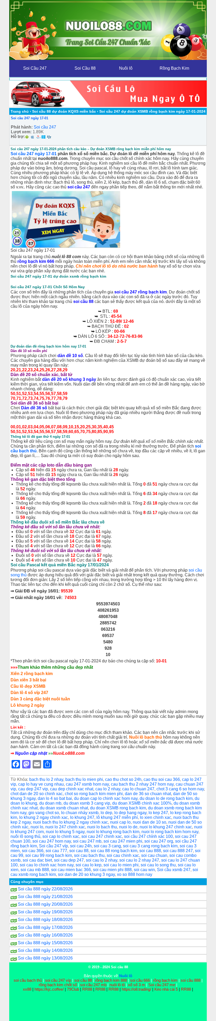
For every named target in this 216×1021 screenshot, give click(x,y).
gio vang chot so (43, 812)
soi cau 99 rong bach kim (48, 855)
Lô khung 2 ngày (27, 705)
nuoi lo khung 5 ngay (65, 831)
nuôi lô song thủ (25, 836)
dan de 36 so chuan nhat (148, 793)
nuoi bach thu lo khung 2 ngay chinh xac (70, 822)
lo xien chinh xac (155, 817)
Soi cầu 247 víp (53, 846)
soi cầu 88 (83, 301)
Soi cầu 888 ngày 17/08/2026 (45, 927)
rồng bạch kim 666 (35, 261)
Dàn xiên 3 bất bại (28, 680)
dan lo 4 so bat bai (55, 798)
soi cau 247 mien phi (123, 841)
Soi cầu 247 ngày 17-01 (29, 118)
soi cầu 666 (140, 980)
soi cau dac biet (37, 860)
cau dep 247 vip (33, 789)
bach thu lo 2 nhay (46, 779)
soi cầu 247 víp (58, 980)
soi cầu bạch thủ (28, 980)
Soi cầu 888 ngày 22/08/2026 (45, 889)
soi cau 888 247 (178, 850)
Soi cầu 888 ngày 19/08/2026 (45, 912)
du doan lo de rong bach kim (166, 798)
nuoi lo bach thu (102, 827)
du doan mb (50, 803)
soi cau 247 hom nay (51, 841)
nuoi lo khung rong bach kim (113, 831)
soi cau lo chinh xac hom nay (46, 865)
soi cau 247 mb (87, 841)
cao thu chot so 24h (123, 779)
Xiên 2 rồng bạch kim (32, 673)
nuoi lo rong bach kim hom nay (169, 831)
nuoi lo (37, 827)
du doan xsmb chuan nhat (64, 808)
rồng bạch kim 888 (111, 980)
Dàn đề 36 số (34, 408)
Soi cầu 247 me (161, 984)
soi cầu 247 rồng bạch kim (140, 292)
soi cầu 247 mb (93, 984)
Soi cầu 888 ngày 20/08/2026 (45, 904)
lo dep (106, 812)
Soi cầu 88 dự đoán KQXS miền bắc (64, 111)
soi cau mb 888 (35, 869)
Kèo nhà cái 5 (166, 989)
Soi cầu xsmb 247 (173, 869)
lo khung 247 (82, 817)
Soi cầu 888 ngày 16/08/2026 (45, 935)
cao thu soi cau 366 (162, 779)
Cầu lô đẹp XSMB (28, 686)
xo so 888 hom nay (134, 874)
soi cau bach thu (89, 855)
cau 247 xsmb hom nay (87, 784)
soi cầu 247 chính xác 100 (148, 836)
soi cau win (144, 869)
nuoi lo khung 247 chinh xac (166, 827)
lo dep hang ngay (130, 812)
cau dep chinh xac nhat (71, 789)
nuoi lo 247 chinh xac (65, 827)
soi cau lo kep (88, 865)
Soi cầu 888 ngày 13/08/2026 (45, 958)
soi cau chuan (154, 855)
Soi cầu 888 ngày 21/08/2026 (45, 896)
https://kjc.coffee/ (49, 989)
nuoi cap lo (120, 822)
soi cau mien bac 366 (71, 869)
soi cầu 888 (190, 980)
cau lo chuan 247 (138, 789)
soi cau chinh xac (123, 855)
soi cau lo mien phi (121, 865)
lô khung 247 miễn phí (117, 817)
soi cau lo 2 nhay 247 (139, 860)
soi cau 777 (56, 850)
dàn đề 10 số (70, 355)
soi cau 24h (81, 846)
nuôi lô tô (117, 984)
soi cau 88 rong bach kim (114, 850)
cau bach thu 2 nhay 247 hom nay (142, 784)
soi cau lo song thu (158, 865)
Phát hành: (22, 127)
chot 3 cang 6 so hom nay (180, 789)
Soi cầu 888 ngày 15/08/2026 (45, 943)
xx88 (27, 989)
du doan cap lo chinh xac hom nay (106, 798)
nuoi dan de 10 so (149, 822)
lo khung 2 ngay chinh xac (43, 817)
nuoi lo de (128, 827)
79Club (73, 989)
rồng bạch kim (165, 980)
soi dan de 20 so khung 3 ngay (86, 874)
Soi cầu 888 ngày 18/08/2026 (45, 919)
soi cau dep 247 (69, 860)
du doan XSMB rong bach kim (118, 808)
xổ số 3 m (136, 984)
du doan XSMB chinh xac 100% (141, 803)
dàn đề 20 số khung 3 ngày (69, 379)
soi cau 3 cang (107, 846)
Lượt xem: (21, 132)
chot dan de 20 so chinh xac (37, 793)
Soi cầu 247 (45, 127)
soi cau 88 (79, 850)
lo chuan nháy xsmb (80, 812)
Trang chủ (20, 111)
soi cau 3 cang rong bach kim (150, 846)
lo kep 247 (158, 812)
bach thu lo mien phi (84, 779)
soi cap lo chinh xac (60, 836)
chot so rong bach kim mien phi (94, 793)
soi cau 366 (32, 850)
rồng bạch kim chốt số (58, 984)
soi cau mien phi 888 (112, 869)
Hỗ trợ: (18, 136)
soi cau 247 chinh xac (101, 836)
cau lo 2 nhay (107, 789)
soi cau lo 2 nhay (101, 860)
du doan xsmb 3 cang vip (86, 803)
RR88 (87, 989)
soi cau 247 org (158, 841)
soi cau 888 (150, 850)
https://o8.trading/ (136, 989)
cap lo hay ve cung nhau (41, 784)
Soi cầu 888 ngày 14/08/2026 (45, 950)
